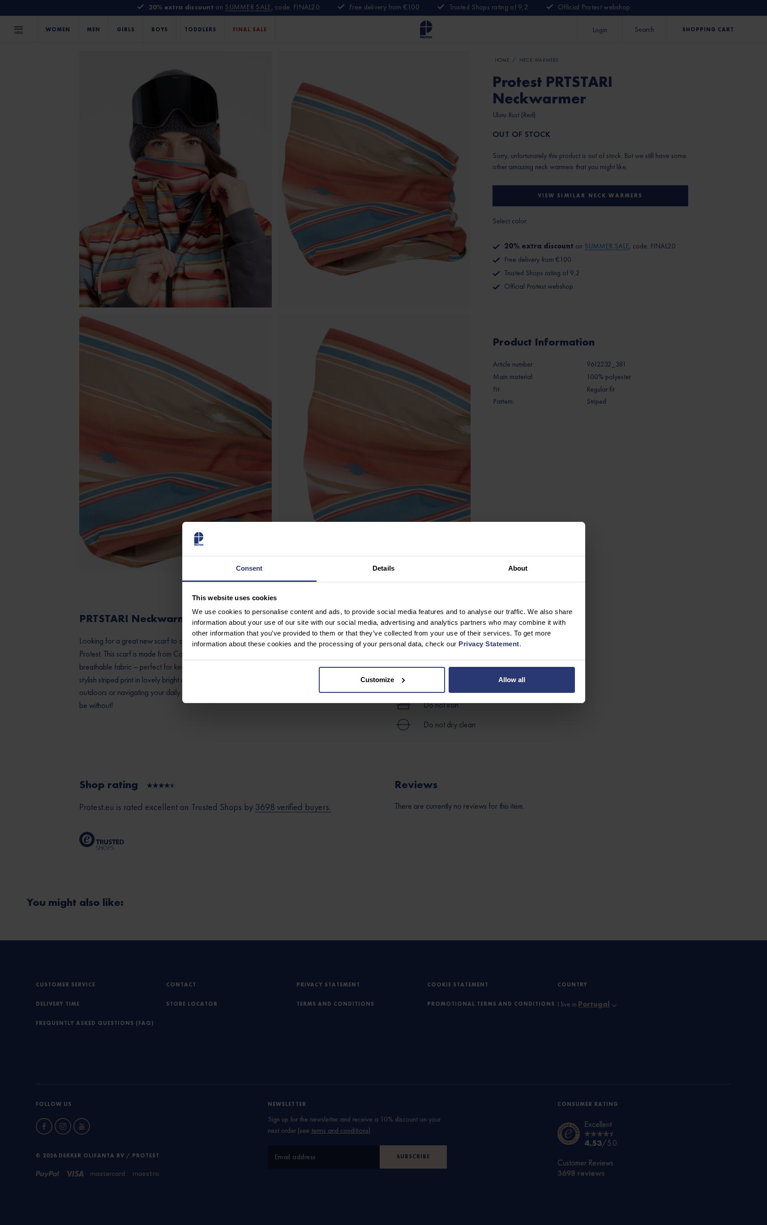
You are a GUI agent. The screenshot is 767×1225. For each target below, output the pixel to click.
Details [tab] (383, 568)
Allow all (511, 679)
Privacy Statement (488, 644)
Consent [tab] (249, 568)
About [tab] (518, 568)
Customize (377, 679)
